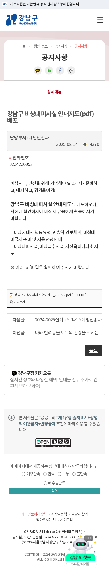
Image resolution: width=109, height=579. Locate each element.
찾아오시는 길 (46, 519)
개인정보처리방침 (33, 514)
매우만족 (33, 473)
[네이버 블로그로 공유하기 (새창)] (49, 70)
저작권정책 (59, 514)
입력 (54, 491)
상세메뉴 (54, 92)
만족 (51, 473)
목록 (93, 350)
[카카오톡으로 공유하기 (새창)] (38, 70)
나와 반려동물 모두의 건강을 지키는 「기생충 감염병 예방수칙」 (68, 332)
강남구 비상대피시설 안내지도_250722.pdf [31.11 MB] (50, 295)
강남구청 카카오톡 (34, 373)
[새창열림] (53, 443)
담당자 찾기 (79, 514)
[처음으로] (24, 46)
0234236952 (20, 164)
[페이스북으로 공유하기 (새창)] (60, 70)
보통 (65, 473)
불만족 (82, 473)
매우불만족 (56, 483)
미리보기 (19, 302)
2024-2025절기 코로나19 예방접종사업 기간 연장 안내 (68, 320)
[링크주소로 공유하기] (71, 70)
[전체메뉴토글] (100, 20)
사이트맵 (66, 519)
